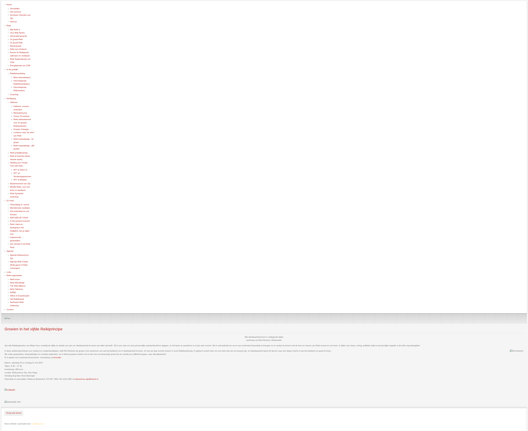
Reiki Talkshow (16, 289)
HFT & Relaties (20, 180)
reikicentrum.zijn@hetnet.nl (86, 379)
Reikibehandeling (17, 73)
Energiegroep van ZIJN (20, 65)
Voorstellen (15, 8)
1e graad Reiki (16, 39)
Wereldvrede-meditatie (20, 208)
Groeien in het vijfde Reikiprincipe (34, 329)
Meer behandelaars (22, 77)
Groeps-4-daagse (21, 129)
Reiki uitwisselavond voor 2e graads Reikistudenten (22, 122)
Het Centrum (15, 12)
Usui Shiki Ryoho (17, 33)
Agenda (10, 251)
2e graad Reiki (16, 43)
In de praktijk (12, 69)
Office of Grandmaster (19, 296)
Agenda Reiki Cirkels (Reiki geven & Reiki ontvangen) (19, 265)
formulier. (57, 357)
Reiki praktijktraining (19, 153)
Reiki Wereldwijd (17, 283)
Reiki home (15, 279)
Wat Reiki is (15, 29)
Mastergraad (15, 46)
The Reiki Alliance (17, 286)
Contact (10, 309)
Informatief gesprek (18, 36)
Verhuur (13, 21)
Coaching (14, 94)
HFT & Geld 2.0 (20, 170)
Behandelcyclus (20, 113)
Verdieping (11, 98)
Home (9, 4)
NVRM (13, 292)
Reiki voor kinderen (18, 49)
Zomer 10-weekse (21, 116)
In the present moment (20, 221)
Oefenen (14, 102)
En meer (10, 200)
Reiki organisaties (14, 275)
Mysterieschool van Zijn (20, 183)
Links (9, 272)
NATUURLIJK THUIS (19, 218)
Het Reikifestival (17, 299)
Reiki (9, 25)
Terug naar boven (13, 413)
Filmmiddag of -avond (19, 204)
